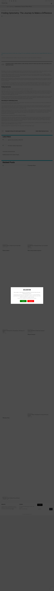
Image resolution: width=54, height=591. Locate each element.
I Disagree (31, 301)
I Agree (23, 301)
